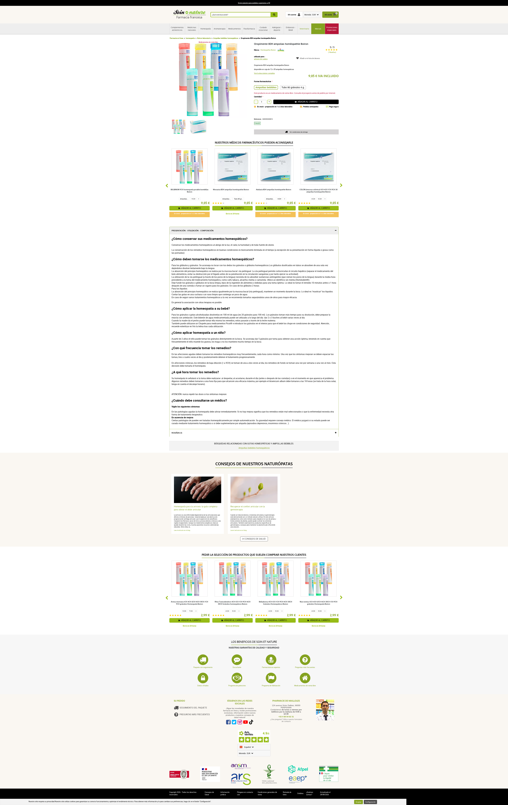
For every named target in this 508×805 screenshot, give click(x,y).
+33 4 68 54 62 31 (286, 717)
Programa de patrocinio (237, 685)
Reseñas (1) (177, 433)
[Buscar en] (274, 14)
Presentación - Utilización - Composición (193, 230)
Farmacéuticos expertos (271, 667)
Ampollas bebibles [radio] (265, 87)
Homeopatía (205, 28)
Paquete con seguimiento (202, 667)
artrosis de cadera (260, 59)
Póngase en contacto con (245, 793)
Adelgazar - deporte (277, 28)
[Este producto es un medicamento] (258, 125)
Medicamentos (234, 28)
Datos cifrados (202, 685)
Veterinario (304, 28)
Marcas (318, 28)
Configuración (370, 802)
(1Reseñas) (332, 52)
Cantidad (258, 96)
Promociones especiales (331, 28)
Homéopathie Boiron (268, 50)
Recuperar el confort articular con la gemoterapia (247, 508)
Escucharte (237, 667)
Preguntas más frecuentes (305, 667)
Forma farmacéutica (262, 81)
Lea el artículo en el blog (182, 530)
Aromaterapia (219, 28)
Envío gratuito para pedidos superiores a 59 (254, 3)
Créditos (300, 793)
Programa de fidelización (271, 685)
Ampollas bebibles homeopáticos (225, 38)
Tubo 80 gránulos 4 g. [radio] (293, 87)
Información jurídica (225, 793)
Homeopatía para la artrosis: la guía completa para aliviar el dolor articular (195, 508)
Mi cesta (328, 14)
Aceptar (358, 802)
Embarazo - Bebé (290, 28)
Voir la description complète (264, 73)
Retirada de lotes (287, 793)
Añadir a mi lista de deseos (310, 58)
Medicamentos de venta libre (305, 685)
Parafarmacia (249, 28)
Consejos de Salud (255, 538)
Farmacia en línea (176, 38)
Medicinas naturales (191, 28)
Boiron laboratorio (204, 38)
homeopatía (190, 38)
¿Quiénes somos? (309, 793)
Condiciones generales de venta (267, 793)
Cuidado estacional (263, 28)
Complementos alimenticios (177, 28)
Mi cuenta (292, 14)
